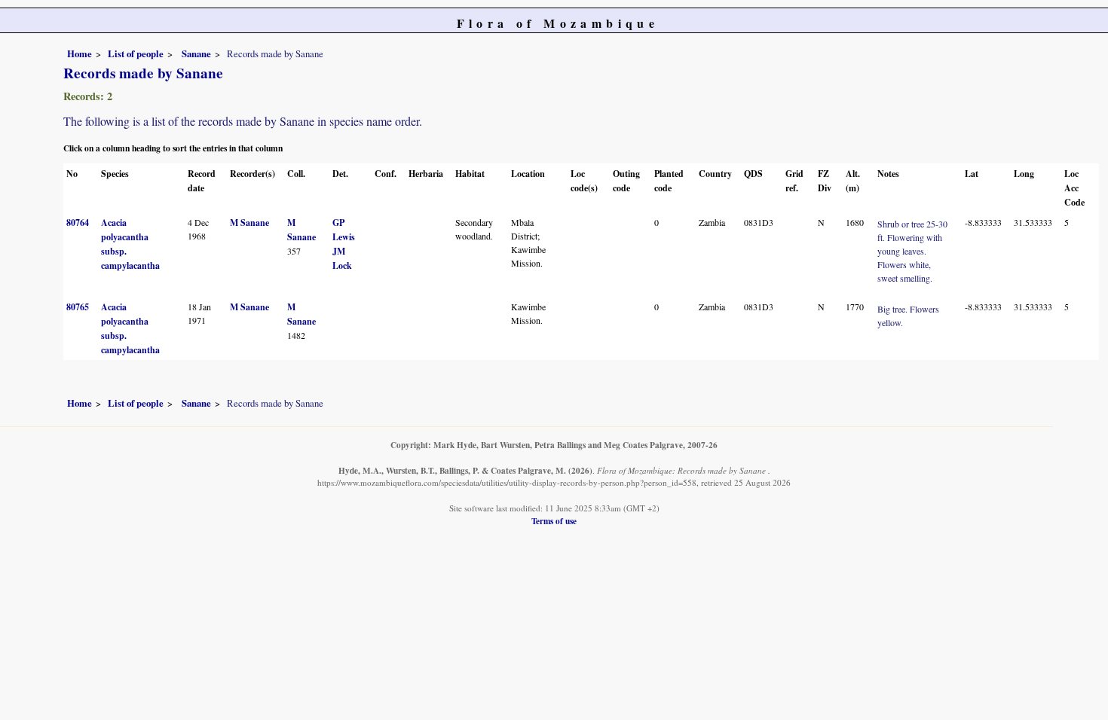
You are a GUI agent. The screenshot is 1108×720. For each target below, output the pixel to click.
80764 (77, 222)
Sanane (195, 53)
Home (79, 53)
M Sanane (249, 222)
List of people (136, 53)
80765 (77, 307)
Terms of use (554, 520)
